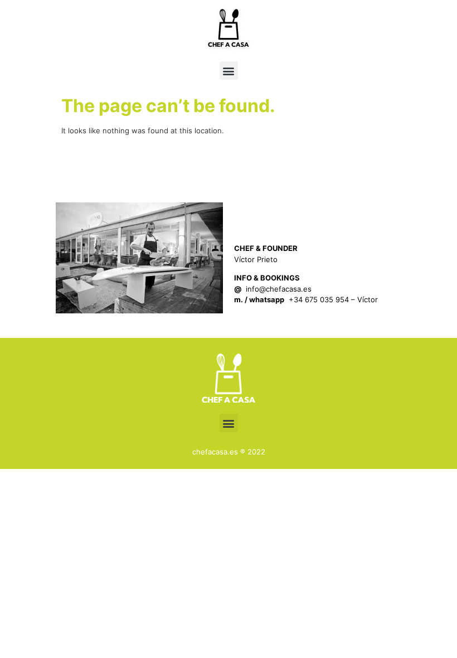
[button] (229, 70)
